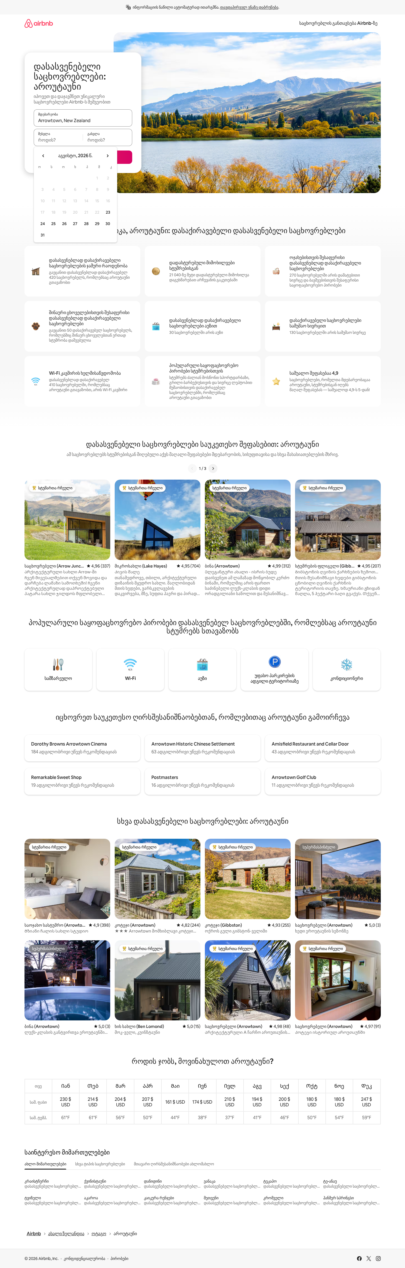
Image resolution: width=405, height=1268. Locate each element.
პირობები (119, 1258)
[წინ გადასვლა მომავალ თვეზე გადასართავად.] (107, 155)
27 (75, 223)
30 (107, 223)
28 (86, 223)
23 (108, 212)
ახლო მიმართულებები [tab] (45, 1163)
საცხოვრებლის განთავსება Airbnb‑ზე (338, 23)
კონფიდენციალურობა (84, 1258)
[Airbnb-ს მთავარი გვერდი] (38, 23)
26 (64, 223)
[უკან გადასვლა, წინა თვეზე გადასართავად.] (43, 155)
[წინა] (192, 468)
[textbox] (58, 140)
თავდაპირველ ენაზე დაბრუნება (249, 7)
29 (97, 223)
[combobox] (83, 120)
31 (43, 235)
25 (53, 223)
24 (42, 223)
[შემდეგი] (212, 468)
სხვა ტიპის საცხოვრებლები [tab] (100, 1163)
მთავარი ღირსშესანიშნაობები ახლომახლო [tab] (174, 1163)
